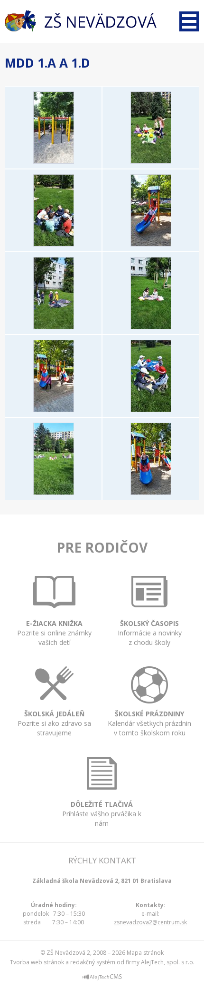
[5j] (150, 326)
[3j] (150, 243)
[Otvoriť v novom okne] (102, 978)
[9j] (150, 492)
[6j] (53, 409)
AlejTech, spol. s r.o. (168, 962)
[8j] (53, 492)
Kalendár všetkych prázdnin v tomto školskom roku (149, 723)
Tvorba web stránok (37, 962)
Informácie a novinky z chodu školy (150, 633)
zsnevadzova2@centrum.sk (150, 922)
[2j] (53, 243)
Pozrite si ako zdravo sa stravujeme (54, 723)
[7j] (150, 409)
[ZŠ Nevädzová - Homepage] (81, 20)
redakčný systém (92, 962)
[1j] (150, 161)
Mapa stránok (145, 953)
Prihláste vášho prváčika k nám (101, 814)
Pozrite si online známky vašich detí (54, 633)
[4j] (53, 326)
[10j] (53, 161)
